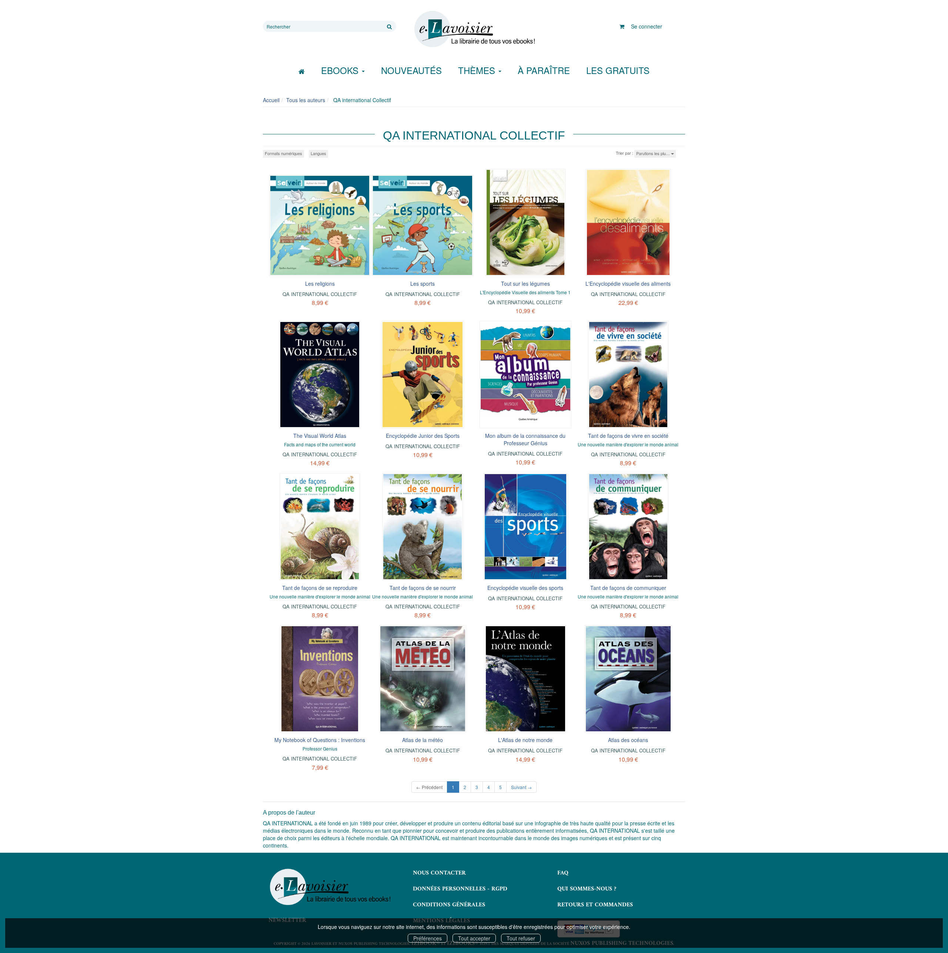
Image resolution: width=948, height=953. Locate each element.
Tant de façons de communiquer (628, 587)
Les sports (422, 283)
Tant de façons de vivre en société (628, 435)
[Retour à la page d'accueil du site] (474, 29)
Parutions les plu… (653, 153)
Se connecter (646, 26)
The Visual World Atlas (319, 435)
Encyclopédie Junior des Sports (423, 435)
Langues (318, 153)
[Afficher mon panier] (622, 26)
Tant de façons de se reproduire (319, 587)
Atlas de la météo (422, 740)
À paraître (544, 70)
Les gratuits (618, 70)
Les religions (320, 283)
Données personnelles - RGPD (460, 889)
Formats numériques (283, 153)
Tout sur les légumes (525, 283)
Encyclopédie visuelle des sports (525, 587)
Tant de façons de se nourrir (423, 587)
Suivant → (521, 787)
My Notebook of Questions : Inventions (319, 740)
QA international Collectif (320, 294)
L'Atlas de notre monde (525, 740)
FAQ (562, 873)
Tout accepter (474, 938)
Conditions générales (449, 905)
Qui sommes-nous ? (586, 889)
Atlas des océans (628, 740)
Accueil (271, 100)
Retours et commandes (595, 905)
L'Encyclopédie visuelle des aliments (628, 283)
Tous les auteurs (305, 100)
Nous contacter (439, 873)
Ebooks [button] (341, 70)
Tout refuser (521, 938)
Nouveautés (411, 70)
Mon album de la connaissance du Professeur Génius (525, 439)
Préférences (427, 938)
